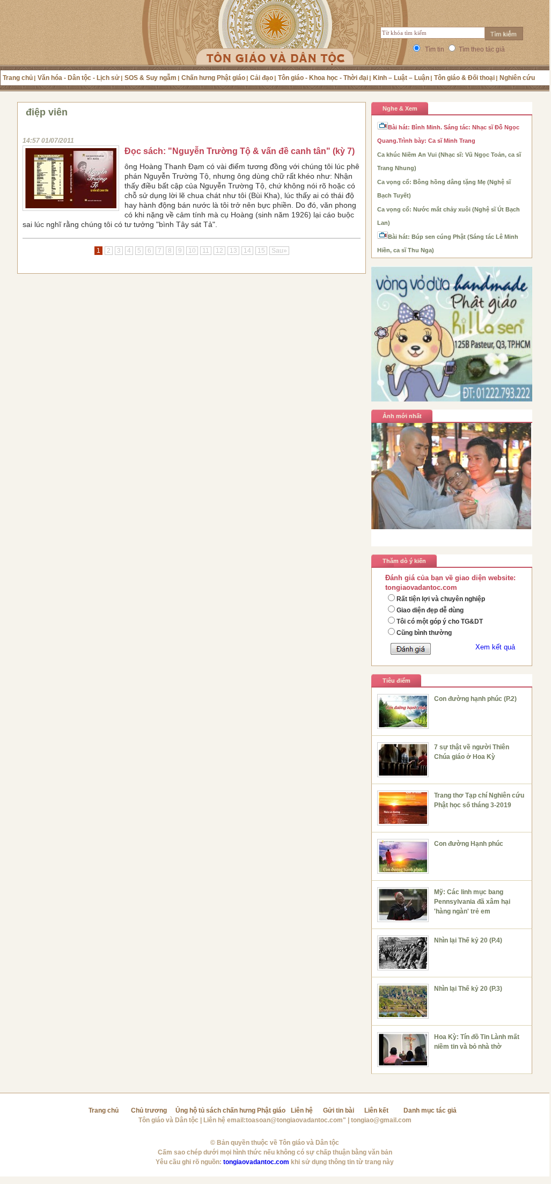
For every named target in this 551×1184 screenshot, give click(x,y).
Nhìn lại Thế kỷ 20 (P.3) (468, 988)
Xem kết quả (495, 647)
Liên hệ (302, 1110)
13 (233, 250)
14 (247, 250)
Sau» (279, 250)
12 (219, 250)
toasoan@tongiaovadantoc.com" (296, 1120)
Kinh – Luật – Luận (401, 78)
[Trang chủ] (275, 45)
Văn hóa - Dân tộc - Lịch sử (79, 78)
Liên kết (376, 1110)
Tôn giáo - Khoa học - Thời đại (323, 78)
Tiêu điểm (396, 680)
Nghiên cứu (517, 78)
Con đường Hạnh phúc (468, 843)
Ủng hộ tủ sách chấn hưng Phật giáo (230, 1110)
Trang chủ (18, 78)
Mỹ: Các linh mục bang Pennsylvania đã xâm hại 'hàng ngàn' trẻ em (472, 901)
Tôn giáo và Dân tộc (168, 1120)
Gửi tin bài (338, 1110)
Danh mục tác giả (430, 1110)
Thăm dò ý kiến (404, 561)
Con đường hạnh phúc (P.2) (475, 699)
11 (205, 250)
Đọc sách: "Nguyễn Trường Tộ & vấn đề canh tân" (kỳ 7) (239, 151)
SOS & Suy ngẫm (150, 78)
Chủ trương (149, 1110)
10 (192, 250)
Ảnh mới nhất (402, 416)
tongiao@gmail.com (381, 1120)
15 (261, 250)
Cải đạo (261, 78)
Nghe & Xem (400, 108)
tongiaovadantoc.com (256, 1162)
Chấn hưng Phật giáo (213, 78)
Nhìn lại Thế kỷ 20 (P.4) (468, 940)
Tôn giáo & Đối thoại (464, 78)
